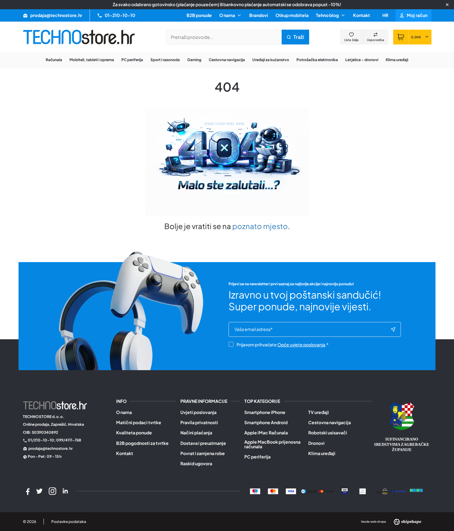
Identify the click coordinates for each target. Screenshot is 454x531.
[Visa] (291, 490)
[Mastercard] (273, 490)
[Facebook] (27, 491)
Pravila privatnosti (199, 422)
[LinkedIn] (65, 491)
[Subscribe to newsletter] (393, 329)
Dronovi (316, 443)
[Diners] (309, 490)
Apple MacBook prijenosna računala (272, 444)
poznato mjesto (260, 226)
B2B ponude (199, 15)
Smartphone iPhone (264, 412)
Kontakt (361, 15)
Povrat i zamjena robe (202, 453)
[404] (398, 490)
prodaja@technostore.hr (50, 448)
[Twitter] (40, 491)
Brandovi (258, 15)
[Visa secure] (344, 490)
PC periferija (257, 456)
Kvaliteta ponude (134, 432)
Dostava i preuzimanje (203, 443)
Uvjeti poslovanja (198, 412)
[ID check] (326, 490)
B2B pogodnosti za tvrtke (142, 443)
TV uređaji (318, 412)
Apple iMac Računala (266, 432)
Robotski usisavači (327, 432)
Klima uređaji (321, 453)
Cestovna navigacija (329, 422)
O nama (124, 412)
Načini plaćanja (196, 432)
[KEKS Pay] (416, 490)
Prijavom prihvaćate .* (283, 344)
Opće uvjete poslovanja (301, 344)
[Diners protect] (362, 490)
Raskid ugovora (196, 463)
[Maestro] (255, 490)
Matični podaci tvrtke (138, 422)
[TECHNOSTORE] (79, 37)
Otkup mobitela (292, 15)
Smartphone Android (266, 422)
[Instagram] (52, 491)
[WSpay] (380, 490)
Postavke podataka (68, 521)
